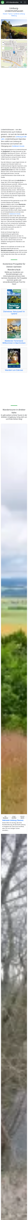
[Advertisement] (14, 83)
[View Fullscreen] (3, 48)
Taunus (10, 14)
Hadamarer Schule (14, 214)
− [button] (3, 45)
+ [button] (3, 42)
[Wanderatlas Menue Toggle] (25, 2)
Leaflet (10, 67)
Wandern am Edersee (14, 370)
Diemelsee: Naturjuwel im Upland (14, 312)
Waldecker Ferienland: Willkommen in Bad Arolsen (14, 342)
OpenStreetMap (20, 67)
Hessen (5, 14)
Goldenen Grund (18, 146)
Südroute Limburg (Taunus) (12, 820)
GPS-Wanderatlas (12, 2)
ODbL (25, 67)
